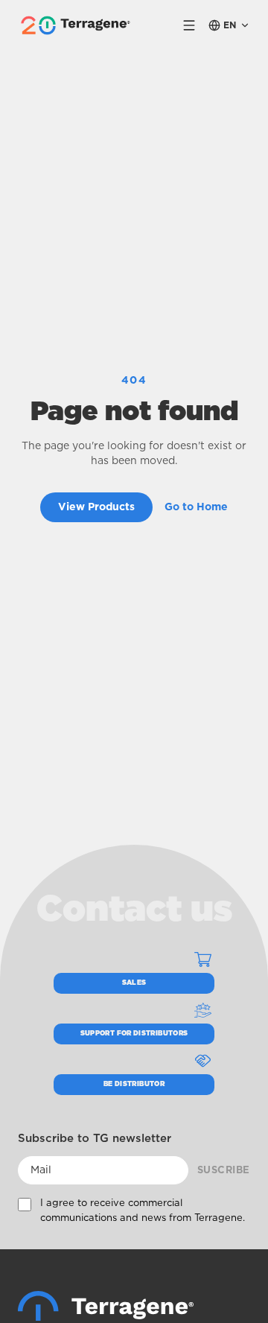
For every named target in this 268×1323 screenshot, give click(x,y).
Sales (134, 983)
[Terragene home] (77, 25)
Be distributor (134, 1084)
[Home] (106, 1306)
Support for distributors (134, 1033)
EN (230, 25)
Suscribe (223, 1171)
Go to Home (196, 507)
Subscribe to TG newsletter (94, 1138)
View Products (96, 507)
